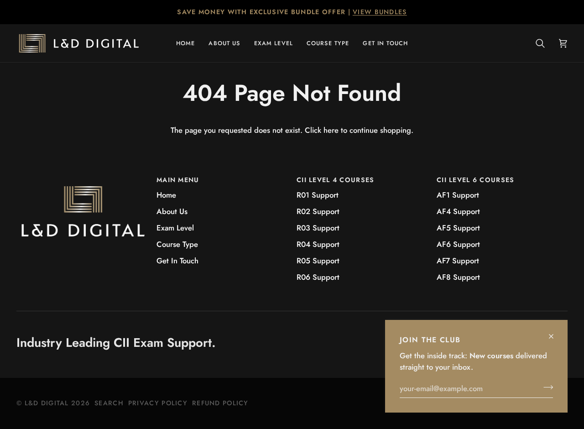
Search (109, 403)
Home (166, 194)
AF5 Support (458, 227)
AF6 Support (458, 244)
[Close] (555, 332)
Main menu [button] (177, 179)
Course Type (177, 244)
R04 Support (318, 244)
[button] (273, 43)
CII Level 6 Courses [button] (475, 179)
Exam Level (175, 227)
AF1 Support (458, 194)
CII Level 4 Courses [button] (335, 179)
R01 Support (318, 194)
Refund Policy (220, 403)
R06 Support (318, 277)
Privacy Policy (158, 403)
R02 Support (318, 211)
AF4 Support (458, 211)
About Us (172, 211)
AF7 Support (458, 260)
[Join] (545, 387)
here (331, 130)
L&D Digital (47, 403)
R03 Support (318, 227)
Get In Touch (177, 260)
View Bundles (380, 11)
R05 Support (318, 260)
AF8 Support (458, 277)
